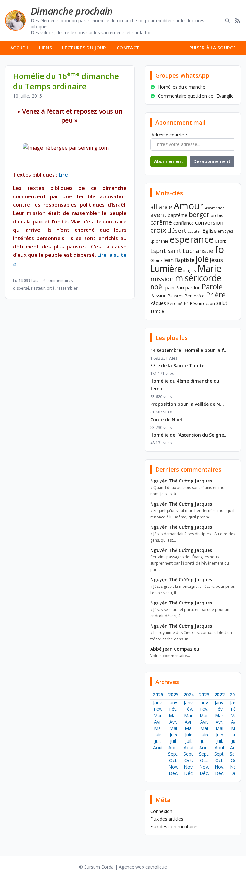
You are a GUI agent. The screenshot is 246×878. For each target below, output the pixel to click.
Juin (158, 735)
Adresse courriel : (169, 135)
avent (158, 215)
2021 (235, 694)
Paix (180, 287)
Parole (212, 286)
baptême (177, 215)
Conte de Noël (166, 419)
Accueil (19, 48)
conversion (209, 222)
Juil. (158, 741)
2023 (204, 694)
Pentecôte (195, 296)
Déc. (173, 773)
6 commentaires (58, 280)
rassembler (67, 288)
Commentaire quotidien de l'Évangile (196, 96)
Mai (158, 728)
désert (177, 230)
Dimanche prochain (71, 11)
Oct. (173, 760)
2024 (189, 694)
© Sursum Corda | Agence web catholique (123, 867)
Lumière (166, 268)
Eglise (209, 230)
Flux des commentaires (174, 826)
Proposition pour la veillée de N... (187, 404)
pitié (51, 288)
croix (158, 230)
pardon (193, 287)
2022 (219, 694)
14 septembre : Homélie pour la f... (189, 350)
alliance (161, 207)
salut (221, 303)
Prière (216, 295)
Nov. (173, 767)
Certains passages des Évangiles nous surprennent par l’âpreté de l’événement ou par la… (189, 563)
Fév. (158, 709)
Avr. (158, 722)
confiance (183, 223)
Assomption (215, 208)
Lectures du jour (84, 48)
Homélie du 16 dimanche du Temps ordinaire (66, 81)
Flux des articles (166, 819)
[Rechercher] (227, 20)
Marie (209, 268)
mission (162, 278)
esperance (191, 239)
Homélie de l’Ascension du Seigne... (189, 435)
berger (199, 214)
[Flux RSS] (237, 20)
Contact (128, 48)
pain (169, 287)
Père (171, 303)
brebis (217, 215)
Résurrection (202, 303)
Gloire (156, 260)
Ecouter (194, 231)
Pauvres (176, 296)
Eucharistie (198, 251)
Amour (189, 205)
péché (183, 303)
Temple (157, 311)
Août (158, 747)
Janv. (158, 703)
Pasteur (38, 288)
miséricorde (198, 278)
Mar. (158, 715)
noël (157, 286)
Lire (62, 174)
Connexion (161, 811)
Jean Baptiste (178, 260)
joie (202, 258)
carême (161, 222)
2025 (173, 694)
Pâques (158, 303)
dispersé (21, 288)
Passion (158, 295)
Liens (45, 48)
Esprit (220, 241)
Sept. (173, 754)
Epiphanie (159, 241)
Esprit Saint (165, 251)
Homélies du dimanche (181, 87)
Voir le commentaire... (170, 655)
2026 (158, 694)
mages (189, 270)
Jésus (216, 260)
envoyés (225, 231)
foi (220, 249)
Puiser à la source (212, 48)
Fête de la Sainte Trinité (177, 365)
